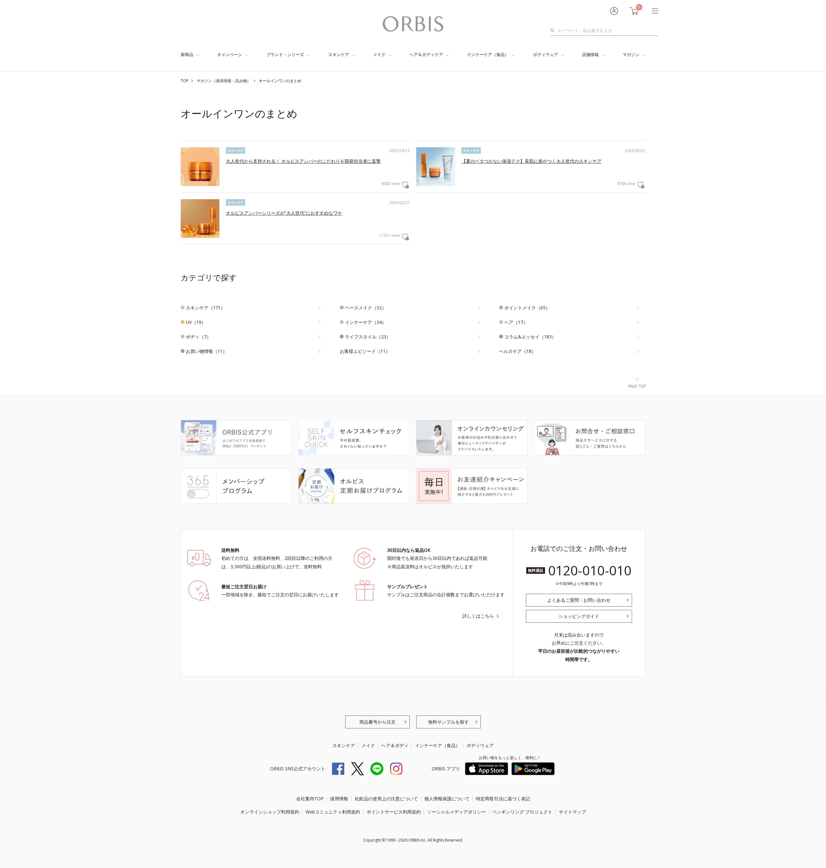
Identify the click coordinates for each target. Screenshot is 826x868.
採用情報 (339, 798)
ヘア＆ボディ (394, 745)
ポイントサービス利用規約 (394, 812)
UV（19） (196, 322)
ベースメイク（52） (365, 308)
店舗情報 (590, 54)
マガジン (631, 54)
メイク (379, 54)
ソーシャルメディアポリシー (456, 812)
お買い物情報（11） (206, 351)
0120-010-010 (589, 570)
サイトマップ (572, 812)
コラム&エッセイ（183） (530, 337)
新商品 (187, 54)
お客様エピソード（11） (365, 351)
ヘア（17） (516, 322)
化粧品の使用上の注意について (386, 798)
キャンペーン (229, 54)
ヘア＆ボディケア (426, 54)
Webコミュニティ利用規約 (333, 812)
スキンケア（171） (205, 308)
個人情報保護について (446, 798)
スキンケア (338, 54)
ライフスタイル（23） (368, 337)
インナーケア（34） (365, 322)
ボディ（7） (198, 337)
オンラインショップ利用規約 (269, 812)
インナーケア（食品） (488, 54)
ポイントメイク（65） (527, 308)
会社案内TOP (310, 798)
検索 (554, 30)
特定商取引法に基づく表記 (503, 798)
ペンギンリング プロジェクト (522, 812)
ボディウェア (545, 54)
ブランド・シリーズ (285, 54)
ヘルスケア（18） (517, 351)
